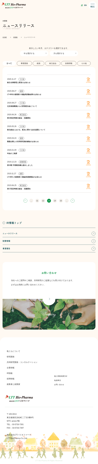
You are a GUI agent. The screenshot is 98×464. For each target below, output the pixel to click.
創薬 (21, 91)
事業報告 (6, 248)
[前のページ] (25, 201)
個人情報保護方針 (60, 376)
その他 (22, 79)
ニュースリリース (10, 233)
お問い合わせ (59, 385)
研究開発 (10, 357)
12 (43, 201)
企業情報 (10, 368)
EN (85, 5)
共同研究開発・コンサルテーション (22, 362)
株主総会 (23, 115)
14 (55, 201)
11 (37, 201)
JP (82, 5)
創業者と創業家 (13, 384)
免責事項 (57, 380)
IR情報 (10, 373)
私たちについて (13, 351)
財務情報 (23, 162)
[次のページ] (73, 201)
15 (61, 201)
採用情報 (10, 379)
